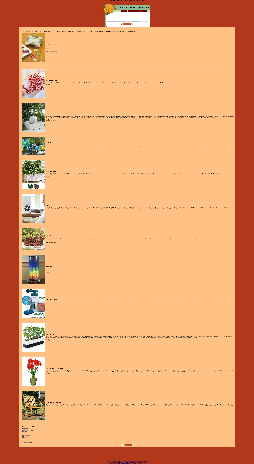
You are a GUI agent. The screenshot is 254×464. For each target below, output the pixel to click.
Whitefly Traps (25, 429)
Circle (110, 462)
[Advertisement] (127, 454)
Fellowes (128, 462)
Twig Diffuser (25, 436)
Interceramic (133, 462)
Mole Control (24, 431)
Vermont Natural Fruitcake (27, 434)
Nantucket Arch (25, 428)
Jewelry (118, 21)
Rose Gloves (24, 438)
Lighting (145, 21)
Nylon (113, 462)
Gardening (113, 21)
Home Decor (123, 21)
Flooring (138, 21)
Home (121, 461)
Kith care (109, 21)
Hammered (143, 462)
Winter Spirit (24, 437)
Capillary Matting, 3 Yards (27, 430)
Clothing (128, 21)
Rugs (142, 21)
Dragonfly (117, 462)
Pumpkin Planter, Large (27, 435)
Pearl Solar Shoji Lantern (27, 442)
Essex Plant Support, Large (27, 432)
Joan (125, 462)
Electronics (133, 21)
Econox (138, 462)
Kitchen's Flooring (137, 461)
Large (121, 462)
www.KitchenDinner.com (125, 463)
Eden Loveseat (25, 441)
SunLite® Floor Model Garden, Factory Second (32, 439)
